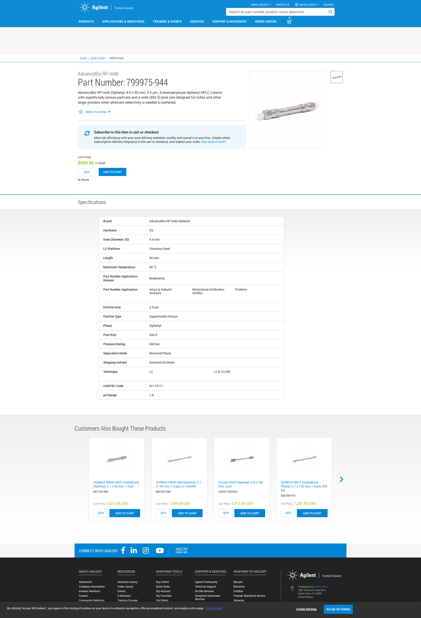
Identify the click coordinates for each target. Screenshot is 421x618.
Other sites (321, 586)
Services (197, 21)
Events (121, 591)
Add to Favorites (96, 112)
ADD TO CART (124, 513)
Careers (83, 595)
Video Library (125, 586)
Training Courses (128, 600)
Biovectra (239, 586)
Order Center (266, 21)
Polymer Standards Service (249, 595)
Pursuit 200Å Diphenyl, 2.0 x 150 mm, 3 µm (240, 484)
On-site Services (204, 591)
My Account (163, 591)
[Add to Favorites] (81, 112)
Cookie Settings (306, 609)
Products (86, 21)
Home (83, 58)
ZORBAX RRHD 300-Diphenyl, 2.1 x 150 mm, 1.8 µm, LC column (178, 484)
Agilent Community (206, 582)
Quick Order (163, 586)
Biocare (238, 582)
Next (343, 479)
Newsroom (85, 582)
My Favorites (163, 595)
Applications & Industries (123, 21)
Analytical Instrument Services (207, 597)
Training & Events (167, 21)
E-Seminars (124, 595)
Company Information (92, 586)
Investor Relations (89, 591)
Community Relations (91, 600)
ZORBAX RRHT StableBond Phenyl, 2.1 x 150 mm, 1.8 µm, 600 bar (304, 486)
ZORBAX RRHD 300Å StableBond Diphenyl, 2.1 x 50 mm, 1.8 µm (116, 484)
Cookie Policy (214, 608)
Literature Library (127, 582)
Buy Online (162, 582)
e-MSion (238, 591)
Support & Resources (229, 21)
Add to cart (112, 172)
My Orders (162, 600)
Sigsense (239, 600)
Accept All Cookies (338, 609)
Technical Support (205, 586)
